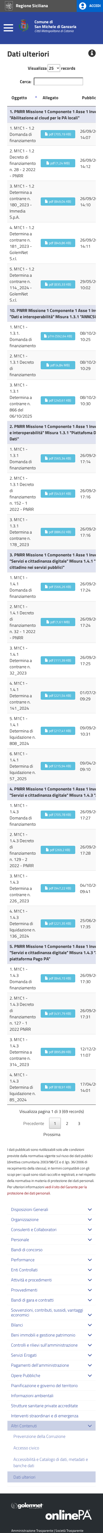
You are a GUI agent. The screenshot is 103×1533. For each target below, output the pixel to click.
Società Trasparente (69, 1530)
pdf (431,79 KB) (59, 1013)
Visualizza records (51, 68)
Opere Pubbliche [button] (25, 1375)
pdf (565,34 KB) (59, 458)
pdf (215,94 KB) (59, 765)
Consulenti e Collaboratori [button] (34, 1229)
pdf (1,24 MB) (60, 163)
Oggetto (19, 97)
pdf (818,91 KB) (59, 1086)
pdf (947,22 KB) (59, 888)
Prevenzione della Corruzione (39, 1436)
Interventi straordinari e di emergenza (44, 1415)
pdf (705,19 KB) (59, 134)
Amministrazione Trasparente (32, 1530)
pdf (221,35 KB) (59, 923)
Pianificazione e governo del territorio (44, 1385)
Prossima (51, 1134)
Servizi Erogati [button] (24, 1355)
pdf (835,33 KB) (59, 284)
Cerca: (25, 81)
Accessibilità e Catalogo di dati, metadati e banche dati (50, 1462)
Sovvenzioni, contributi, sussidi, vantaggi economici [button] (47, 1312)
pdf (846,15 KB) (59, 978)
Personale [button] (20, 1239)
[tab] (51, 1209)
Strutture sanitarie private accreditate (44, 1405)
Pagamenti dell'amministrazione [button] (40, 1365)
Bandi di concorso (26, 1249)
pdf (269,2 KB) (59, 849)
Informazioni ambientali (32, 1395)
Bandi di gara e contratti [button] (32, 1300)
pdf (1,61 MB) (60, 621)
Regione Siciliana (31, 5)
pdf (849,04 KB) (59, 201)
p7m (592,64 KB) (59, 336)
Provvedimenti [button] (24, 1289)
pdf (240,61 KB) (59, 400)
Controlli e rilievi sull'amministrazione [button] (44, 1345)
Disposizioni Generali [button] (29, 1209)
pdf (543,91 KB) (59, 493)
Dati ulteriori (24, 1477)
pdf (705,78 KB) (59, 814)
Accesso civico (26, 1447)
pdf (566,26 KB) (59, 586)
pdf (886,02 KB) (59, 531)
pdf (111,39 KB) (59, 660)
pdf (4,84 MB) (60, 365)
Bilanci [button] (17, 1324)
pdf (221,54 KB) (59, 695)
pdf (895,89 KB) (59, 1051)
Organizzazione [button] (25, 1219)
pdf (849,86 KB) (59, 242)
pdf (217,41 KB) (59, 730)
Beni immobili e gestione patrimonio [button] (43, 1334)
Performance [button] (22, 1259)
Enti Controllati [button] (24, 1269)
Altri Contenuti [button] (24, 1425)
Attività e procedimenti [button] (31, 1279)
